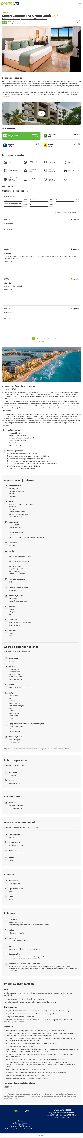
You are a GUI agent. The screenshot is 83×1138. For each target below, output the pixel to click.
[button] (5, 49)
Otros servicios (8, 186)
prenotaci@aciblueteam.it (29, 1129)
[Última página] (55, 338)
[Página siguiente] (52, 338)
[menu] (80, 3)
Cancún (5, 13)
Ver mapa (41, 1135)
